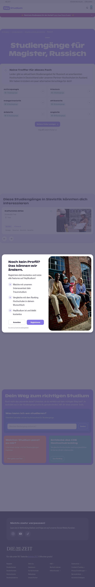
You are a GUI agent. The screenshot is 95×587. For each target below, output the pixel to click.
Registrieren (35, 322)
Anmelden (17, 322)
